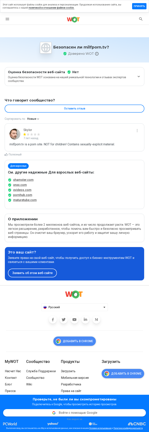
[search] (141, 19)
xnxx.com (20, 185)
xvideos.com (22, 190)
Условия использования (100, 428)
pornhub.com (22, 195)
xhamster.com (23, 180)
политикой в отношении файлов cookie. (51, 7)
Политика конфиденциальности (128, 428)
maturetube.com (25, 200)
